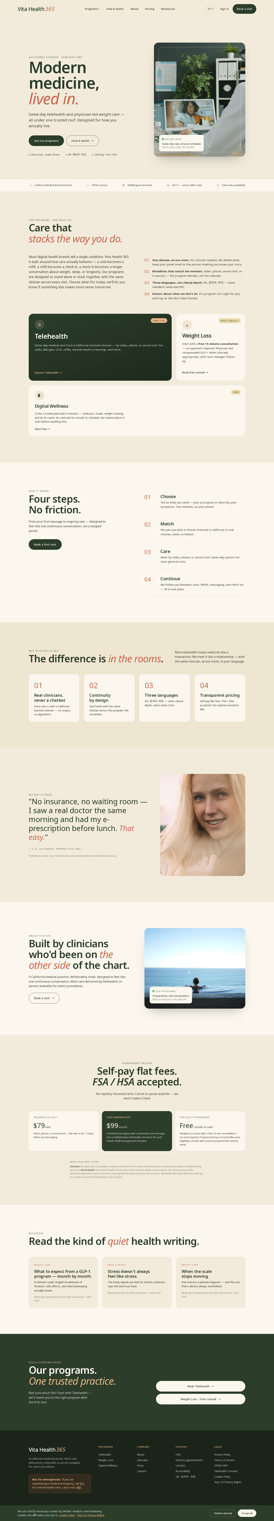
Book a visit (244, 9)
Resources (168, 9)
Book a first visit (45, 544)
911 (82, 1483)
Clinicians (142, 1460)
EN (211, 8)
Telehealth (104, 1454)
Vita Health (36, 9)
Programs (91, 9)
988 (78, 1487)
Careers (141, 1471)
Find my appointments (189, 1460)
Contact (180, 1465)
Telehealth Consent (226, 1471)
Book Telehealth (199, 1386)
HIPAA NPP (221, 1465)
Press (140, 1465)
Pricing (149, 9)
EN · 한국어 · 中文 (186, 1476)
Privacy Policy (222, 1454)
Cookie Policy (222, 1476)
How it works (115, 9)
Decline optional (223, 1513)
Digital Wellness (108, 1465)
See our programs (46, 140)
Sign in (224, 9)
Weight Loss (106, 1460)
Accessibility (183, 1471)
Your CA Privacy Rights (227, 1482)
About (134, 9)
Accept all (247, 1513)
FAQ (178, 1454)
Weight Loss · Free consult (199, 1399)
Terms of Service (224, 1460)
